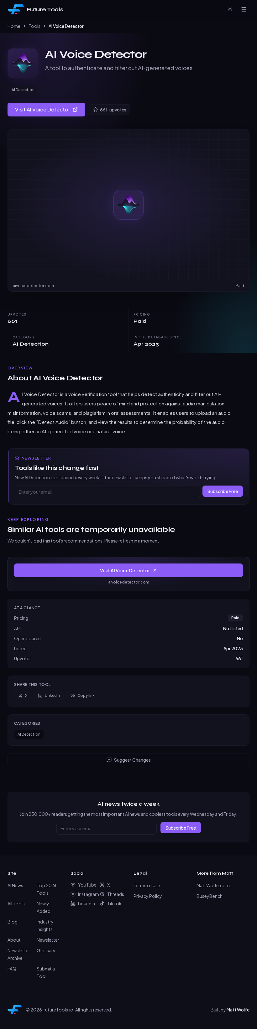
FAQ (12, 968)
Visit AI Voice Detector (42, 109)
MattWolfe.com (213, 885)
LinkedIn (52, 695)
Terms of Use (147, 885)
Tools (34, 26)
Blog (13, 921)
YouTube (86, 885)
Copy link (86, 695)
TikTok (114, 903)
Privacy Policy (148, 896)
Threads (115, 894)
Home (14, 26)
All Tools (16, 903)
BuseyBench (210, 896)
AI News (15, 885)
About (14, 940)
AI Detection (23, 89)
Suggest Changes (132, 760)
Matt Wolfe (238, 1009)
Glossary (46, 950)
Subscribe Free (222, 491)
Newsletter (48, 940)
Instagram (86, 894)
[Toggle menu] (243, 9)
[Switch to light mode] (230, 9)
